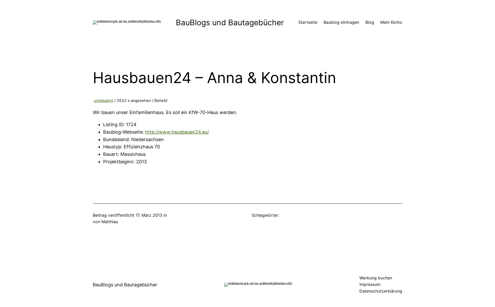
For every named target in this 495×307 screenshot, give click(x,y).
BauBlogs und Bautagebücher (230, 22)
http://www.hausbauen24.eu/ (177, 132)
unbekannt (103, 100)
